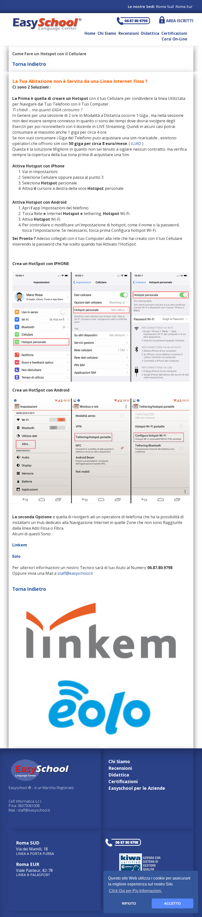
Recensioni (128, 33)
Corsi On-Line (174, 38)
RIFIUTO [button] (129, 903)
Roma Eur (184, 6)
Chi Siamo (107, 33)
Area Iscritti (179, 20)
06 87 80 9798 (135, 20)
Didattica (150, 33)
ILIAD (136, 143)
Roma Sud (165, 6)
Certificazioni (174, 33)
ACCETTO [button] (172, 903)
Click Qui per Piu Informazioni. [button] (135, 891)
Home (89, 33)
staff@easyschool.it (75, 573)
